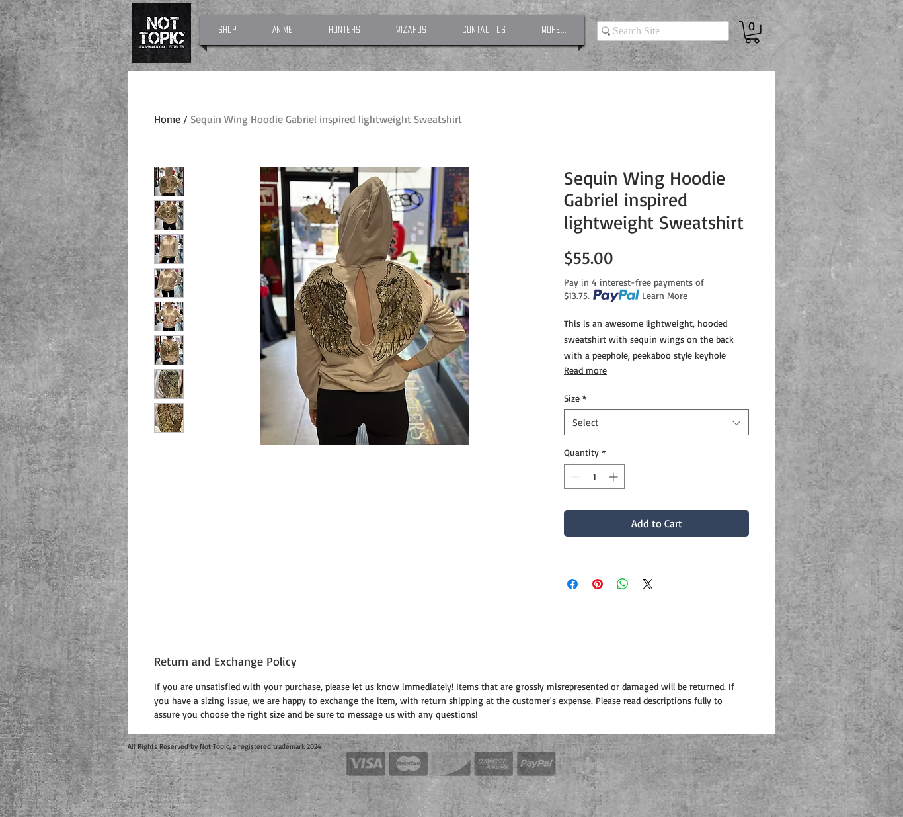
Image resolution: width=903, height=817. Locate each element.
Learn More (664, 295)
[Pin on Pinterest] (598, 584)
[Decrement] (574, 476)
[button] (752, 32)
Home (167, 119)
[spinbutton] (594, 476)
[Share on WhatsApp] (623, 584)
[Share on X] (648, 584)
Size (575, 398)
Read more (585, 370)
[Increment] (614, 476)
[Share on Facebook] (572, 584)
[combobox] (656, 422)
